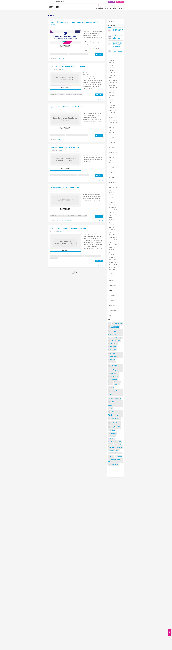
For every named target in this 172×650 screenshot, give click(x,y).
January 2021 (112, 177)
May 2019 (111, 225)
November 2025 (113, 82)
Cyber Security (59, 58)
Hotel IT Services (64, 53)
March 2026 (112, 72)
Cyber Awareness (54, 53)
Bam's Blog (111, 280)
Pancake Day (118, 444)
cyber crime (112, 359)
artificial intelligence (118, 323)
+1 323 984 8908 (56, 1)
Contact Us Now (120, 1)
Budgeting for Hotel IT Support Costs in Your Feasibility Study (117, 37)
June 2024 (111, 97)
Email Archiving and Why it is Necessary (65, 147)
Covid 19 (113, 350)
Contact (121, 8)
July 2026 (111, 62)
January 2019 (112, 234)
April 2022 (111, 140)
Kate (63, 28)
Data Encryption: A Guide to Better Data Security (68, 228)
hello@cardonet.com (89, 1)
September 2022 (113, 127)
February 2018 (112, 259)
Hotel (112, 387)
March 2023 (112, 112)
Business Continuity (61, 256)
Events (110, 288)
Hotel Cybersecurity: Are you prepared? (65, 188)
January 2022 (112, 147)
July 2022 (111, 132)
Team (110, 308)
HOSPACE (117, 384)
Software (119, 453)
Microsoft (113, 433)
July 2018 (111, 249)
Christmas (111, 337)
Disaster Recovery (113, 379)
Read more (98, 54)
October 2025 (112, 85)
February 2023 (112, 115)
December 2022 (113, 120)
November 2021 (113, 152)
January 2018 (112, 262)
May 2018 (111, 254)
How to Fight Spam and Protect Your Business (67, 66)
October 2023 (112, 107)
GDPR (63, 58)
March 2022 (112, 142)
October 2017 (112, 269)
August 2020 (112, 190)
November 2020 (113, 182)
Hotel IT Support (73, 53)
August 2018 (112, 247)
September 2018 (113, 244)
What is (111, 315)
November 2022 (113, 122)
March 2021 (112, 172)
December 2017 (113, 264)
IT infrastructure (115, 419)
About (115, 8)
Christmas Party (119, 337)
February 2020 (112, 205)
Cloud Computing (115, 340)
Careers (102, 1)
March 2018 (112, 257)
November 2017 (113, 267)
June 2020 (111, 195)
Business (53, 256)
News (95, 1)
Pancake (111, 444)
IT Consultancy (112, 295)
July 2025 (111, 92)
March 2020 (112, 202)
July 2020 (111, 192)
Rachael (60, 231)
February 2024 (112, 102)
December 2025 (113, 80)
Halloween (118, 381)
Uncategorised (112, 310)
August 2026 (112, 60)
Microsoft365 (112, 436)
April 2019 (111, 227)
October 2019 (112, 212)
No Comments (100, 99)
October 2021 (112, 155)
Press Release (112, 303)
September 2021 (113, 157)
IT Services (108, 8)
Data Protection (54, 258)
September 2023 (113, 110)
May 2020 (111, 197)
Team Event (119, 456)
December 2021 (113, 150)
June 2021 (111, 165)
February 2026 (112, 75)
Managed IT (71, 179)
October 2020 (112, 185)
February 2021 (112, 175)
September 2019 (113, 215)
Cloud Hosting (54, 175)
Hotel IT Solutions (115, 398)
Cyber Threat (69, 94)
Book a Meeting (112, 1)
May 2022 (111, 137)
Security (111, 453)
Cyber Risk (112, 362)
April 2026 (111, 70)
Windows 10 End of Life (114, 460)
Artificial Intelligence (114, 278)
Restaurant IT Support (114, 450)
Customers (111, 283)
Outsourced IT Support (82, 134)
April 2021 (111, 170)
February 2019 (112, 232)
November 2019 (113, 209)
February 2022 (112, 145)
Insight (98, 1)
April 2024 (111, 100)
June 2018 (111, 252)
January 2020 (112, 207)
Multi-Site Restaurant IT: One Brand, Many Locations (118, 30)
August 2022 (112, 130)
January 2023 (112, 117)
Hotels (111, 408)
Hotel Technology (83, 53)
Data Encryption (97, 256)
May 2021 (111, 167)
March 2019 (112, 229)
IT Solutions (99, 8)
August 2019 (112, 217)
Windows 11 (114, 464)
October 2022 (112, 125)
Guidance (111, 293)
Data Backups (69, 175)
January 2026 (112, 77)
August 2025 (112, 90)
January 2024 (112, 105)
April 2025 (111, 95)
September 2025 (113, 87)
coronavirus (113, 346)
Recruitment (112, 305)
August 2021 (112, 160)
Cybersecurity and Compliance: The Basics (66, 107)
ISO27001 (73, 134)
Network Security (78, 94)
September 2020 (113, 187)
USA (110, 313)
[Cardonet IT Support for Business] (54, 6)
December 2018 (113, 237)
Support (106, 1)
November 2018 (113, 239)
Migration (112, 438)
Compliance (53, 94)
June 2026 (111, 65)
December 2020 (113, 180)
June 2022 (111, 135)
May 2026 (111, 67)
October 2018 (112, 242)
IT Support (67, 179)
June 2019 (111, 222)
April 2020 (111, 200)
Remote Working (116, 447)
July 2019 (111, 219)
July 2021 (111, 162)
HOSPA (111, 384)
